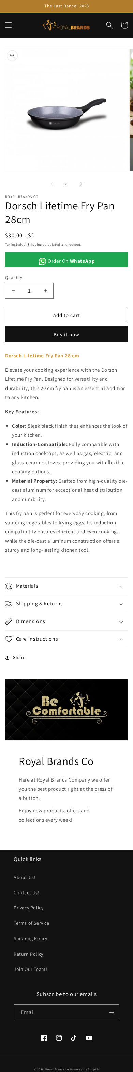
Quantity (13, 277)
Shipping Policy (30, 938)
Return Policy (28, 954)
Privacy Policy (28, 908)
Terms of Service (31, 923)
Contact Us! (27, 892)
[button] (8, 25)
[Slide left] (51, 183)
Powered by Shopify (84, 1069)
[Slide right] (81, 183)
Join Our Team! (30, 969)
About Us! (24, 877)
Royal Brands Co (57, 1069)
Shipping (35, 244)
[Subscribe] (111, 1012)
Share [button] (19, 657)
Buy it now (66, 334)
